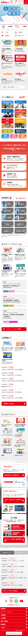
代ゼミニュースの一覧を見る (10, 591)
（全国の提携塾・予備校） (20, 230)
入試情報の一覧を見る (8, 403)
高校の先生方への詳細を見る (11, 475)
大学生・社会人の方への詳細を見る (12, 500)
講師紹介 (21, 32)
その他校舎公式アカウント (13, 605)
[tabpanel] (14, 13)
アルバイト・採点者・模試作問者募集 (12, 540)
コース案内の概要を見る (22, 97)
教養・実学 (20, 35)
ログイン (20, 2)
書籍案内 (7, 35)
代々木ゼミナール (7, 224)
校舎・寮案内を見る (20, 198)
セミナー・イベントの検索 (14, 329)
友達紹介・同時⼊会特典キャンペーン (11, 87)
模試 (7, 32)
